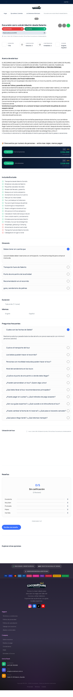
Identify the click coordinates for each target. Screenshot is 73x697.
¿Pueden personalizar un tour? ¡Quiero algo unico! (26, 383)
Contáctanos (7, 646)
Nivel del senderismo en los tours (19, 369)
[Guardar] (64, 25)
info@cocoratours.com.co (15, 671)
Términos (37, 687)
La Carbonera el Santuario (33, 13)
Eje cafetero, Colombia (17, 13)
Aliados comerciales (9, 630)
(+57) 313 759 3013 (12, 665)
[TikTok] (38, 606)
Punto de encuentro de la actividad (18, 274)
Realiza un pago (8, 643)
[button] (68, 8)
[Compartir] (60, 25)
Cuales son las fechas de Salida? (19, 330)
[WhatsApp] (68, 25)
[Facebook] (34, 606)
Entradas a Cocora (9, 653)
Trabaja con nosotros (9, 626)
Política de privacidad (9, 619)
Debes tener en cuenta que (15, 249)
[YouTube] (43, 606)
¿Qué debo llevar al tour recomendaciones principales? (28, 390)
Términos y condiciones (10, 616)
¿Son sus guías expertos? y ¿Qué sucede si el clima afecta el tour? (33, 404)
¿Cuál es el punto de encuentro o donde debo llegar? (27, 376)
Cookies (44, 687)
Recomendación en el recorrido (16, 281)
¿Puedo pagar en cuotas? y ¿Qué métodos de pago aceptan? (31, 397)
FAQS (4, 650)
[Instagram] (30, 606)
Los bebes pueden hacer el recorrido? (21, 355)
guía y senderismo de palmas (15, 288)
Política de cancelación (10, 623)
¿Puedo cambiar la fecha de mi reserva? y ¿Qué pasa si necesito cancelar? (36, 411)
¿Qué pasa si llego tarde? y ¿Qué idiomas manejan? (27, 418)
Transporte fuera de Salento (15, 267)
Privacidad (30, 687)
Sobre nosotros (8, 639)
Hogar (5, 13)
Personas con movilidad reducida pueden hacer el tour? (28, 362)
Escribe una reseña (11, 527)
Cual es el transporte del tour (18, 348)
